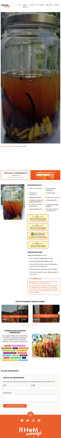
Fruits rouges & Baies (9, 353)
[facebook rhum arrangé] (22, 420)
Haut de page (30, 415)
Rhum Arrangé (15, 146)
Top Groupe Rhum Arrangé (9, 360)
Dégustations (49, 5)
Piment (6, 357)
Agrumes (7, 345)
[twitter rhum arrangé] (27, 420)
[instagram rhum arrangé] (33, 420)
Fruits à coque (23, 348)
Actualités (31, 5)
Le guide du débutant (25, 6)
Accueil (3, 146)
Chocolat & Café (6, 348)
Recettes (19, 5)
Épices (30, 80)
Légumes (15, 355)
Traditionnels (23, 360)
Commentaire (7, 393)
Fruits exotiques (21, 350)
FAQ (37, 5)
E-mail (33, 385)
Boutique (56, 5)
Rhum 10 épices (15, 316)
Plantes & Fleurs (15, 357)
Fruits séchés (22, 353)
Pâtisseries (23, 355)
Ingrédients (42, 5)
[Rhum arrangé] (5, 6)
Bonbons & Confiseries (18, 345)
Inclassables (6, 355)
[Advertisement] (30, 158)
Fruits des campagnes (9, 350)
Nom (4, 385)
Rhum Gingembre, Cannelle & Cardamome (46, 316)
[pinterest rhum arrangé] (39, 420)
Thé (24, 357)
